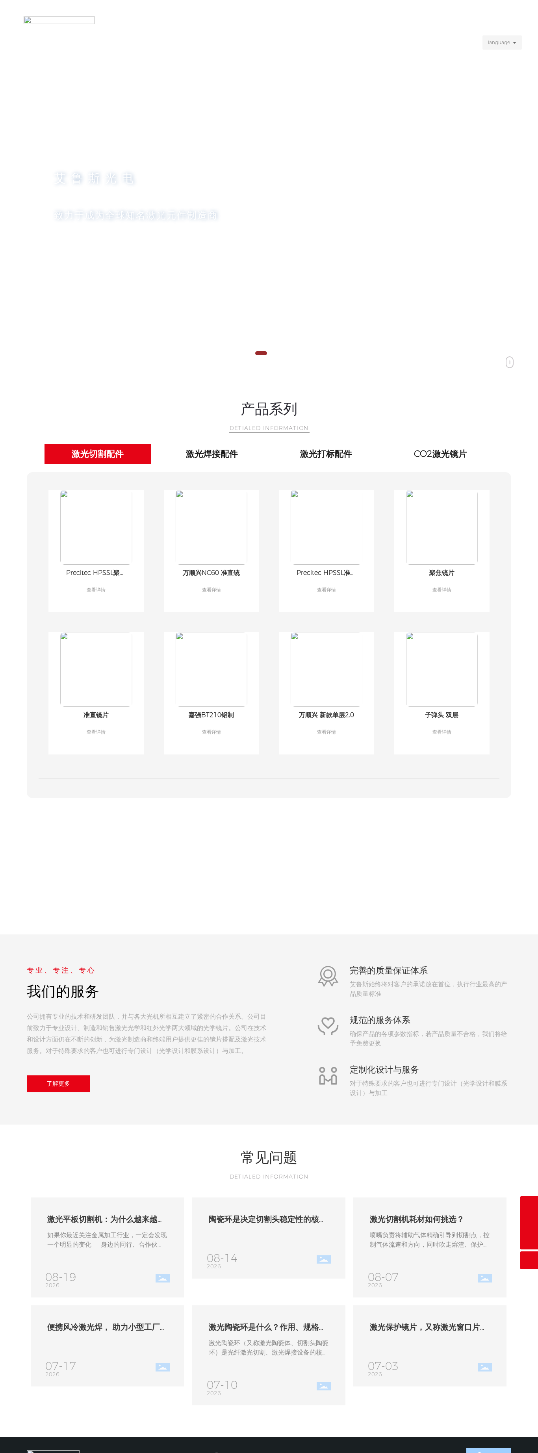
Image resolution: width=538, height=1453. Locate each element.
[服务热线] (529, 1223)
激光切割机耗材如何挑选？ (417, 1219)
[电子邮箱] (529, 1205)
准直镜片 (96, 715)
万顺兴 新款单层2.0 (326, 715)
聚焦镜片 (442, 572)
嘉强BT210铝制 (211, 715)
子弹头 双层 (441, 715)
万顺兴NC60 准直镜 (211, 572)
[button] (261, 353)
